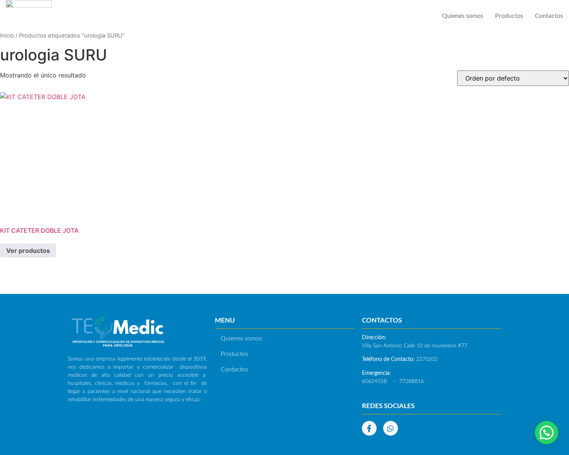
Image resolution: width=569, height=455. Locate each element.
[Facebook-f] (369, 428)
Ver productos (28, 250)
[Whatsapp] (390, 428)
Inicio (7, 35)
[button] (546, 432)
